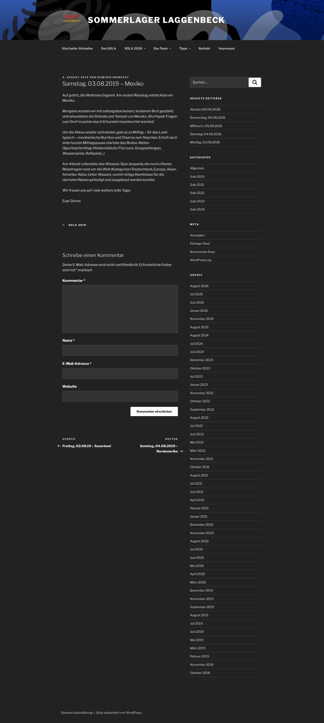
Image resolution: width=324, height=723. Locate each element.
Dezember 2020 (201, 524)
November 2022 (201, 393)
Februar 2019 (199, 656)
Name (68, 340)
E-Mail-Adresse (76, 364)
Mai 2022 (196, 442)
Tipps (183, 48)
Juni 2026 (197, 302)
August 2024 (199, 335)
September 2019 (202, 607)
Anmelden (197, 235)
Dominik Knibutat (113, 77)
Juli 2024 (196, 343)
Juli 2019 (196, 623)
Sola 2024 (197, 209)
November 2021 (201, 459)
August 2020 (199, 541)
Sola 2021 (197, 184)
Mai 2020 (197, 566)
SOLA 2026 (133, 48)
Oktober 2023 (200, 368)
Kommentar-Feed (202, 252)
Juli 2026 (196, 294)
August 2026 (199, 286)
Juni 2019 (197, 631)
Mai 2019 (196, 640)
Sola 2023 (197, 201)
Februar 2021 (199, 508)
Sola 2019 (78, 225)
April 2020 (197, 574)
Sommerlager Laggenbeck (156, 20)
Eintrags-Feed (200, 243)
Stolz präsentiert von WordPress (119, 712)
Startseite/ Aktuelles (77, 48)
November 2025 (202, 319)
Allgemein (197, 168)
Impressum (227, 48)
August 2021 (199, 475)
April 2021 (197, 500)
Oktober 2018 (200, 673)
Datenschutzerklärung (77, 712)
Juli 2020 (196, 549)
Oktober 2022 (200, 401)
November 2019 (201, 599)
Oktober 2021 (200, 467)
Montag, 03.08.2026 (205, 142)
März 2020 (198, 582)
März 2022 (197, 450)
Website (69, 386)
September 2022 (202, 409)
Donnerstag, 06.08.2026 (207, 117)
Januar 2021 (198, 516)
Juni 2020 (197, 557)
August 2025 (199, 327)
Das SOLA (108, 48)
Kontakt (204, 48)
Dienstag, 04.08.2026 (205, 134)
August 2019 (199, 615)
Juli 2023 (196, 376)
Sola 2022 (197, 193)
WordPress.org (200, 260)
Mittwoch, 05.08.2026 (206, 126)
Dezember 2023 (201, 360)
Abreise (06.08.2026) (205, 109)
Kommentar (73, 281)
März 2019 (197, 648)
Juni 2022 (197, 434)
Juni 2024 (197, 352)
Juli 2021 (196, 483)
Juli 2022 (196, 426)
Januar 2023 (199, 384)
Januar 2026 (199, 310)
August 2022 (199, 417)
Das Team (161, 48)
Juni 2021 (196, 492)
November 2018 (201, 664)
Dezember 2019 (201, 590)
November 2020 (202, 533)
